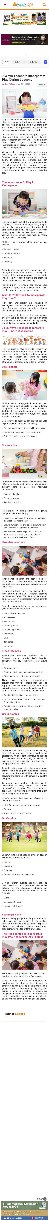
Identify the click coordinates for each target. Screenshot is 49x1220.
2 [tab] (22, 55)
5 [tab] (28, 55)
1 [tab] (20, 55)
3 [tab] (24, 55)
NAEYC (32, 230)
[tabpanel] (24, 39)
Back (7, 62)
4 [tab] (26, 55)
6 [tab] (29, 55)
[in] (45, 62)
